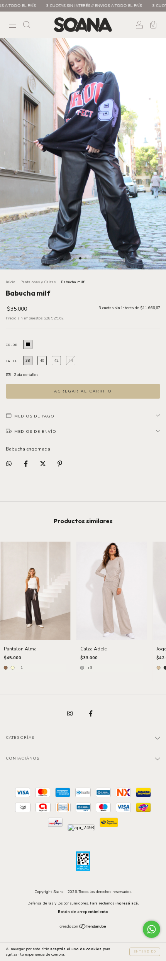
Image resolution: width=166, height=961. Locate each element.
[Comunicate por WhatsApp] (151, 929)
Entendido (145, 951)
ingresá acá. (127, 903)
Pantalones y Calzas (38, 282)
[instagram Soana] (70, 713)
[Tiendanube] (83, 927)
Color (11, 345)
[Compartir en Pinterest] (60, 464)
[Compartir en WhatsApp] (9, 464)
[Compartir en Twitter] (43, 464)
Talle (11, 361)
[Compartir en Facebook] (26, 464)
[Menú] (13, 26)
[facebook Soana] (91, 713)
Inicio (10, 282)
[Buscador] (26, 26)
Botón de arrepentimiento (83, 911)
